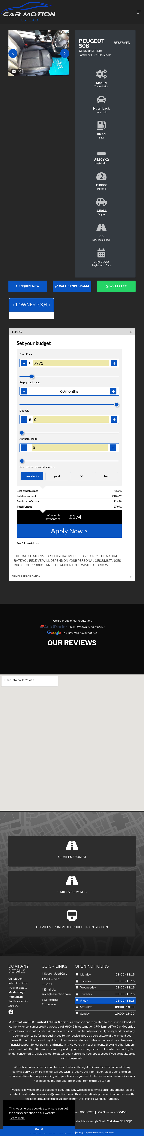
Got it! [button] (39, 1129)
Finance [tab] (17, 331)
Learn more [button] (17, 1118)
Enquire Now (28, 286)
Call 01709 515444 (73, 286)
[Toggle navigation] (139, 11)
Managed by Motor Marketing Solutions (95, 1132)
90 (19, 71)
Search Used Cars (55, 973)
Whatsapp (117, 286)
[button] (64, 53)
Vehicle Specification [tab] (26, 576)
